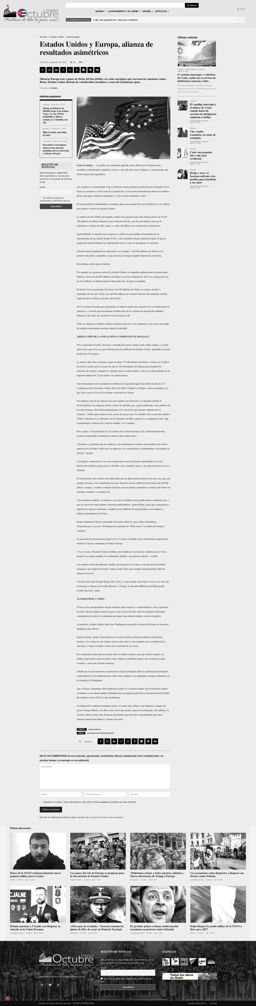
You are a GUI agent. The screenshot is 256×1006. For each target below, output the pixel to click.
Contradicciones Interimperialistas (100, 733)
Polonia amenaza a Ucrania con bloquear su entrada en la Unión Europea (35, 927)
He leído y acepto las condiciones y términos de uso (55, 199)
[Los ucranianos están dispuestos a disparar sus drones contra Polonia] (218, 851)
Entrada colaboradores (197, 1003)
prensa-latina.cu (94, 729)
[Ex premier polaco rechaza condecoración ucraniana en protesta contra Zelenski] (158, 904)
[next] (243, 20)
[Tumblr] (77, 70)
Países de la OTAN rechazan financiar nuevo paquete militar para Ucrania (35, 874)
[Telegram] (84, 70)
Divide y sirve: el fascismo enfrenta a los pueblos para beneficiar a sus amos (203, 177)
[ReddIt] (63, 70)
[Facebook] (43, 70)
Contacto (213, 1003)
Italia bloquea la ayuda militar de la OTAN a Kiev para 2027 (216, 927)
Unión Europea (73, 37)
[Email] (70, 70)
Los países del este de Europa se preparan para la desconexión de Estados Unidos (97, 874)
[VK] (90, 70)
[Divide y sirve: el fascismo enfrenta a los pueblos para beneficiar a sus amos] (182, 174)
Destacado (134, 880)
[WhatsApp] (49, 70)
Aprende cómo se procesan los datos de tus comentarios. (100, 817)
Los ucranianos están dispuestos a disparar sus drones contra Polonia (217, 874)
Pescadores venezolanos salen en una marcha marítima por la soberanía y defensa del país (56, 149)
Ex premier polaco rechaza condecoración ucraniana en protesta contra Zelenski (154, 927)
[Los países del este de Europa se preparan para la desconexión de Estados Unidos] (98, 851)
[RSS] (42, 985)
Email (42, 187)
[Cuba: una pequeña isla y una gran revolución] (182, 153)
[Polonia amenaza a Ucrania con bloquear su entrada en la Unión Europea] (38, 904)
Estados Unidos (57, 37)
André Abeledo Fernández (195, 69)
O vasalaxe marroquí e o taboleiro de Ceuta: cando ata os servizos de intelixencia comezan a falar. (196, 78)
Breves (193, 933)
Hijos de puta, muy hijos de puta (55, 133)
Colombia (46, 105)
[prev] (238, 20)
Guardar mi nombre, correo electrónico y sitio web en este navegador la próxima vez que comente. (89, 802)
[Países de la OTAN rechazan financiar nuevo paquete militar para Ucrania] (38, 851)
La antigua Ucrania (197, 880)
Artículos (43, 37)
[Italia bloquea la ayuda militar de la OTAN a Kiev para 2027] (218, 904)
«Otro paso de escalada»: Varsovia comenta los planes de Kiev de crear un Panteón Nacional (97, 927)
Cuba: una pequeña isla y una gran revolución (115, 19)
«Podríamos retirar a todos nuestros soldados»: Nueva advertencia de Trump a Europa (157, 874)
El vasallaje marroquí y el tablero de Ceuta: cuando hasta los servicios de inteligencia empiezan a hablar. (203, 110)
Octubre (54, 88)
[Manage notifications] (7, 998)
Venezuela (46, 141)
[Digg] (97, 70)
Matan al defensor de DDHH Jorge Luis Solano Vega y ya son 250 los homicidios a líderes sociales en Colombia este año (56, 115)
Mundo (12, 880)
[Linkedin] (56, 70)
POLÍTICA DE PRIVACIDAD (83, 1003)
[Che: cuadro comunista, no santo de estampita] (182, 132)
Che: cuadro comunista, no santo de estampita (203, 135)
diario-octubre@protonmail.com (68, 976)
